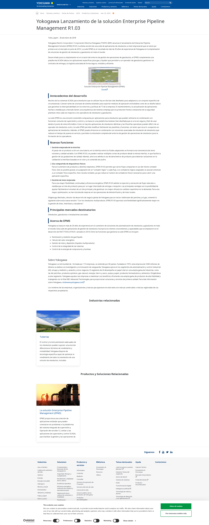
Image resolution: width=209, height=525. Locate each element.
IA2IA (118, 483)
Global (140, 3)
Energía (40, 478)
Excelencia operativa (64, 483)
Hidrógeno (41, 484)
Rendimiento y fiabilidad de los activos (65, 480)
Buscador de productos (143, 475)
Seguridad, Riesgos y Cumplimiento (64, 475)
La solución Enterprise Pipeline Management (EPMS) (56, 412)
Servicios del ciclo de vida (85, 487)
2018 (78, 13)
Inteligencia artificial (122, 489)
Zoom (103, 89)
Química (40, 475)
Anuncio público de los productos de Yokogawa (85, 494)
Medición (80, 476)
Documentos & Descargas (101, 468)
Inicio (42, 13)
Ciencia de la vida (82, 490)
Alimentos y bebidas (44, 493)
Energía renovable (44, 481)
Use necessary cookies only (176, 513)
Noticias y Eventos (53, 13)
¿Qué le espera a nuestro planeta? (124, 468)
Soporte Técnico (141, 467)
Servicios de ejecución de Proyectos (85, 483)
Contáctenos (165, 7)
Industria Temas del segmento (122, 473)
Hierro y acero (42, 499)
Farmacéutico (42, 490)
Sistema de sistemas (123, 480)
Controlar (80, 473)
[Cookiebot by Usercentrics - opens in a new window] (28, 520)
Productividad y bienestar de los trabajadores (62, 469)
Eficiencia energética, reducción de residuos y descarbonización (65, 488)
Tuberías (44, 336)
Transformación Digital (123, 486)
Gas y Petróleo (42, 467)
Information (81, 470)
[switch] (77, 520)
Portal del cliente (141, 480)
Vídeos (98, 475)
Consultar (80, 479)
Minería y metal (43, 487)
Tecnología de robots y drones (123, 492)
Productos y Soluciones (90, 13)
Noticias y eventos (88, 3)
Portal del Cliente (130, 3)
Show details (128, 521)
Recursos (99, 472)
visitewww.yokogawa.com (72, 282)
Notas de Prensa (68, 13)
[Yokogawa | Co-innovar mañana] (45, 4)
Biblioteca (125, 7)
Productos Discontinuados (141, 484)
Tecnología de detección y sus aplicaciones (124, 497)
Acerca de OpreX (121, 477)
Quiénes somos (101, 3)
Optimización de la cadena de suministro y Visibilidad (65, 495)
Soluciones (93, 7)
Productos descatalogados (82, 499)
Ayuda (154, 7)
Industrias (80, 7)
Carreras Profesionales (115, 3)
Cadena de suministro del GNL (45, 471)
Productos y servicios (109, 7)
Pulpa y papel (42, 496)
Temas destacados (140, 7)
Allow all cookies (176, 506)
